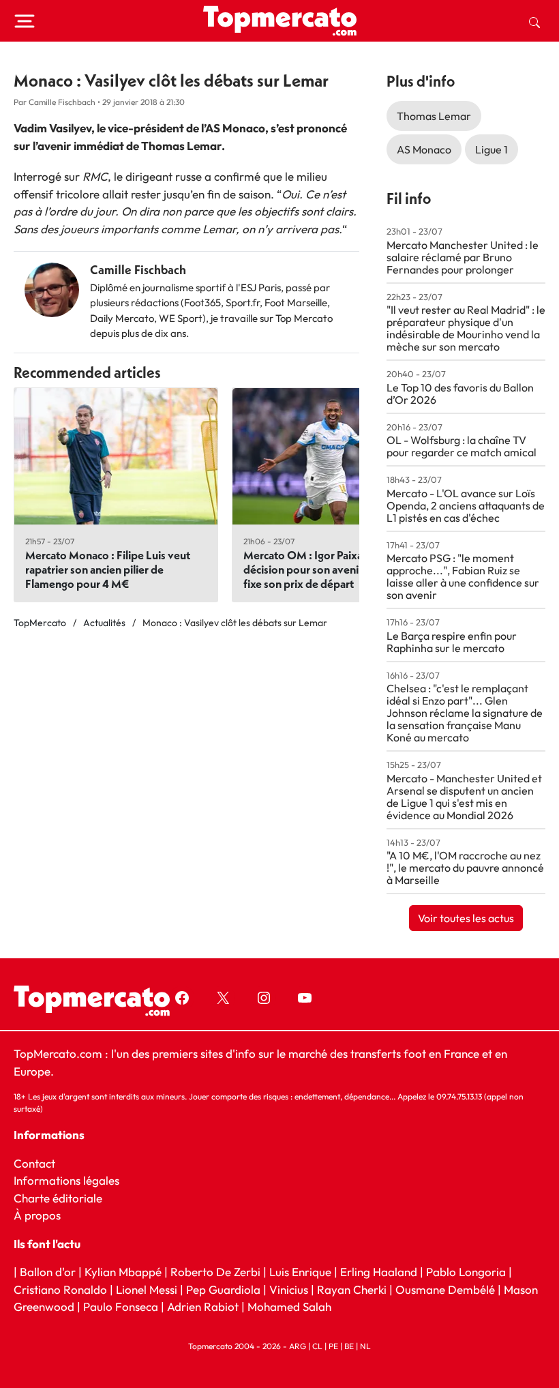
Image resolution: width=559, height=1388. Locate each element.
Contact (34, 1163)
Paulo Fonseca (120, 1306)
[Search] (534, 21)
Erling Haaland (378, 1272)
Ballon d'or (48, 1272)
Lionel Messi (146, 1289)
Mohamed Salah (289, 1306)
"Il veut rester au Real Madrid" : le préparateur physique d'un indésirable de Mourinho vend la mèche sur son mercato (466, 328)
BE (349, 1346)
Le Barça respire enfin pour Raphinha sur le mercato (452, 642)
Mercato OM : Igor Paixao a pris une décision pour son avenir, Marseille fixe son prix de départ (330, 569)
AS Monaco (424, 149)
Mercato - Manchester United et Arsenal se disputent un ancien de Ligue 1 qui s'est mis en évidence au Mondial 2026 (464, 796)
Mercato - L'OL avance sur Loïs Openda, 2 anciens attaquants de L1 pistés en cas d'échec (466, 505)
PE (333, 1346)
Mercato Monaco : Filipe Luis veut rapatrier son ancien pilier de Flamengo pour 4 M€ (107, 569)
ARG (297, 1346)
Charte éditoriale (58, 1198)
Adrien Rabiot (203, 1306)
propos (41, 1215)
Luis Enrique (300, 1272)
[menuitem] (534, 21)
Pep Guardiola (223, 1289)
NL (365, 1346)
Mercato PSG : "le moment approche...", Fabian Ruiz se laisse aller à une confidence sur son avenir (463, 576)
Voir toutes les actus (466, 918)
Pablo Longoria (466, 1272)
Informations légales (66, 1180)
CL (317, 1346)
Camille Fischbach (138, 270)
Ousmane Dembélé (445, 1289)
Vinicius (288, 1289)
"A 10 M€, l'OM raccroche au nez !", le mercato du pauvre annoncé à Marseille (465, 867)
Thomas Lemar (434, 116)
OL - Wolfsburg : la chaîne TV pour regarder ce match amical (462, 446)
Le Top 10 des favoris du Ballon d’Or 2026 (460, 393)
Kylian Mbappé (123, 1272)
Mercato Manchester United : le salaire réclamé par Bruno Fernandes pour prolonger (463, 257)
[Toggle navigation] (24, 21)
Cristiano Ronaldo (60, 1289)
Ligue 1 (491, 149)
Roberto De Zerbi (215, 1272)
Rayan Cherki (352, 1289)
